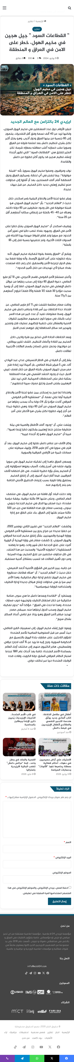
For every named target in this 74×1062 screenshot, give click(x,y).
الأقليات (48, 1038)
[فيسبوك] (48, 973)
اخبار (57, 1032)
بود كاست (37, 1038)
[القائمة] (4, 9)
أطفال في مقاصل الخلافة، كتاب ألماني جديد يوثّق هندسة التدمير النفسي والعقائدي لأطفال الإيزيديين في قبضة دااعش (56, 721)
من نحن (26, 1038)
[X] (43, 973)
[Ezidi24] (52, 8)
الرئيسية (40, 21)
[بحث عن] (69, 9)
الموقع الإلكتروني (61, 872)
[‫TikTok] (26, 973)
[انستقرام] (35, 973)
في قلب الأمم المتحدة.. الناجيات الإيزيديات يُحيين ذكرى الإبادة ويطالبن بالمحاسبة (22, 719)
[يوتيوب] (39, 973)
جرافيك (13, 1032)
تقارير (30, 21)
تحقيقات (24, 1032)
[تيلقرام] (30, 973)
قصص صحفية (38, 1032)
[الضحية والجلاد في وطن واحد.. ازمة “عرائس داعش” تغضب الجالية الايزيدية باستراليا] (19, 747)
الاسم (67, 842)
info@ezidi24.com (37, 966)
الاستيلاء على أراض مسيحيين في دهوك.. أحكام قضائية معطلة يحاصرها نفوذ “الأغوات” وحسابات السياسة (54, 765)
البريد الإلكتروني (62, 857)
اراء (5, 1032)
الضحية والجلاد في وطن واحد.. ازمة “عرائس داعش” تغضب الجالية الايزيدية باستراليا (21, 765)
